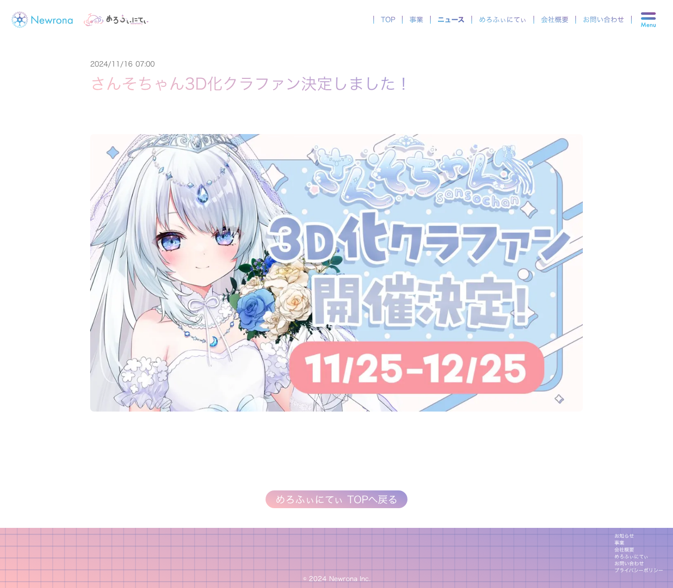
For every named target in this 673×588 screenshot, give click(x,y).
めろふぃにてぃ (503, 20)
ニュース (451, 20)
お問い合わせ (603, 20)
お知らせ (624, 536)
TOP (388, 20)
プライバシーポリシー (638, 570)
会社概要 (555, 20)
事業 (416, 20)
